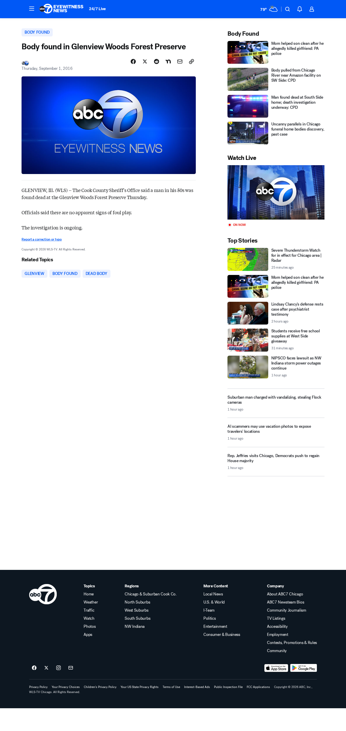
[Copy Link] (191, 61)
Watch (89, 618)
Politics (209, 618)
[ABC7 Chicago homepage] (61, 9)
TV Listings (276, 618)
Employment (277, 635)
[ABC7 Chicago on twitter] (46, 668)
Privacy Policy (38, 687)
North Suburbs (137, 602)
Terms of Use (171, 687)
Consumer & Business (221, 635)
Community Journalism (286, 610)
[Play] (275, 192)
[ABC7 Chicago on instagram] (58, 668)
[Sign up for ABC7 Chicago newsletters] (71, 668)
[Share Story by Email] (180, 61)
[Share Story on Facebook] (133, 61)
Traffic (89, 610)
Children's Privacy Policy (100, 687)
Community (277, 651)
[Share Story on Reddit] (156, 61)
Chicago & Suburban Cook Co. (150, 594)
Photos (89, 627)
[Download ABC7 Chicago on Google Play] (303, 668)
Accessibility (277, 627)
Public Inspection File (228, 687)
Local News (213, 594)
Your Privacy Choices (66, 687)
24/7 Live (97, 8)
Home (89, 594)
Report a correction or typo (42, 239)
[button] (31, 9)
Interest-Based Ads (197, 687)
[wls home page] (43, 594)
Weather (91, 602)
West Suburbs (136, 610)
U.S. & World (214, 602)
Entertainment (215, 627)
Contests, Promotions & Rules (292, 643)
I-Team (209, 610)
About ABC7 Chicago (285, 594)
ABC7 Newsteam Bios (285, 602)
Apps (88, 635)
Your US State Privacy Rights (140, 687)
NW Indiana (135, 627)
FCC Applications (258, 687)
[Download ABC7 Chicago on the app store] (276, 668)
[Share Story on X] (145, 61)
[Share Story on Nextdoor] (168, 61)
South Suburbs (137, 618)
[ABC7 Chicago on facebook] (34, 668)
